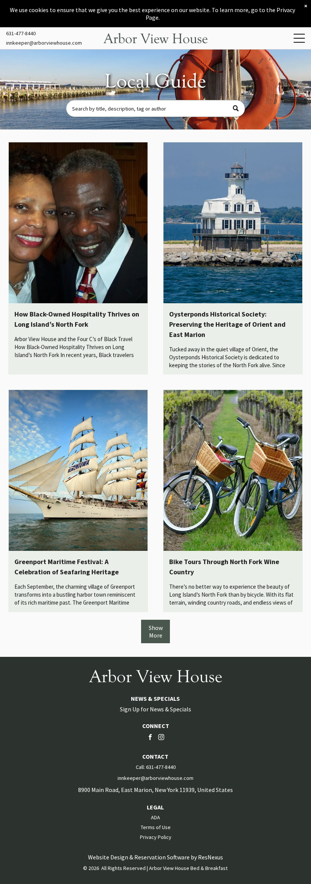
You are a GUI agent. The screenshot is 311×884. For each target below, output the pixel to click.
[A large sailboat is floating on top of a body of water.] (78, 470)
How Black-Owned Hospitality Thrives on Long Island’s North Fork (76, 319)
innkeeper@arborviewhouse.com (44, 42)
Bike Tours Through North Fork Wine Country (224, 566)
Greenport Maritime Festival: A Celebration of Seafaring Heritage (66, 566)
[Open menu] (299, 38)
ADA (155, 817)
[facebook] (150, 738)
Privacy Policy (155, 837)
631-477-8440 (21, 33)
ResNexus (210, 857)
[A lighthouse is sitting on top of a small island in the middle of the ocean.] (232, 222)
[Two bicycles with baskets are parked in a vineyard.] (232, 470)
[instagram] (161, 738)
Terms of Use (156, 827)
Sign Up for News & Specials (155, 709)
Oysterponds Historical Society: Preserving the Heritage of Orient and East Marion (227, 324)
